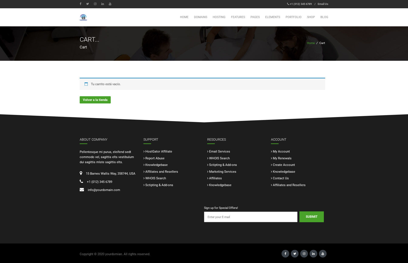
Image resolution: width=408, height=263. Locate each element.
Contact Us (281, 178)
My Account (281, 151)
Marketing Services (222, 172)
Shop (311, 17)
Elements (272, 17)
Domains (200, 17)
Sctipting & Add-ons (159, 185)
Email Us (323, 4)
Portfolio (294, 17)
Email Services (219, 151)
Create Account (284, 165)
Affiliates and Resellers (161, 172)
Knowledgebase (156, 165)
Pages (255, 17)
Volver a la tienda (95, 100)
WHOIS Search (155, 178)
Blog (324, 17)
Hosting (219, 17)
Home (184, 17)
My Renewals (282, 158)
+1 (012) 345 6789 (301, 4)
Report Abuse (154, 158)
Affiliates (215, 178)
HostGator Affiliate (158, 151)
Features (238, 17)
